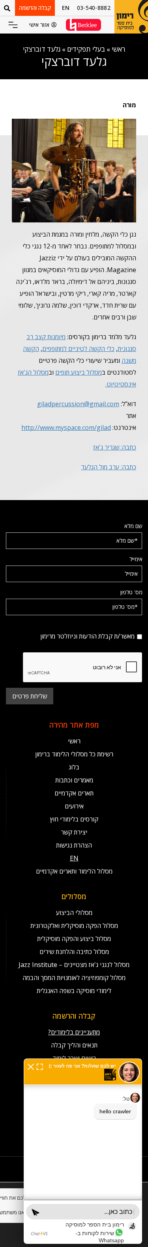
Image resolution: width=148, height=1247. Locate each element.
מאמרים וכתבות (74, 780)
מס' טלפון (131, 592)
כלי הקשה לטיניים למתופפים (78, 348)
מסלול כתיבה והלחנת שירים (74, 951)
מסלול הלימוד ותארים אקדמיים (74, 871)
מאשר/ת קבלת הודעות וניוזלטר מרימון (101, 625)
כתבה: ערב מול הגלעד (108, 467)
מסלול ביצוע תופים (78, 372)
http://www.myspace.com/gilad (66, 427)
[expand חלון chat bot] (40, 1066)
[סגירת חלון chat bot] (31, 1066)
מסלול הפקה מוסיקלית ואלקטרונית (74, 925)
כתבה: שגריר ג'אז (114, 447)
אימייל (135, 559)
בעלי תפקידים (86, 49)
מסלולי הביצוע (74, 912)
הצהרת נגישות (74, 845)
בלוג (74, 767)
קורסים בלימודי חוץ (74, 819)
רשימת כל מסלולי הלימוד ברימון (74, 754)
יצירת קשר (74, 832)
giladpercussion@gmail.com (78, 403)
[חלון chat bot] (83, 1151)
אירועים (74, 806)
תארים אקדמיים (74, 793)
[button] (13, 25)
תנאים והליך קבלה (74, 1045)
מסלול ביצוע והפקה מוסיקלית (74, 938)
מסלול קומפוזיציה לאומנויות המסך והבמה (74, 977)
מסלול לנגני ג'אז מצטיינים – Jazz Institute (74, 964)
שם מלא (133, 526)
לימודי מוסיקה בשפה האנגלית (74, 990)
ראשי (118, 49)
